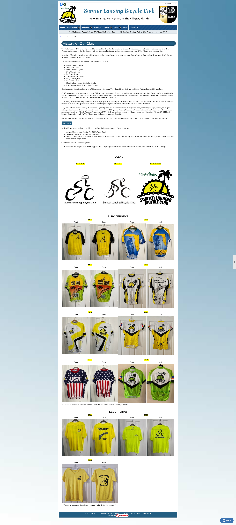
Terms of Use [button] (135, 513)
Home (62, 27)
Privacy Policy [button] (147, 513)
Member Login (170, 3)
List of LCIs (67, 123)
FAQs (125, 27)
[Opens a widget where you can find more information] (227, 521)
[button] (73, 27)
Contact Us (134, 27)
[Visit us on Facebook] (61, 4)
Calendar (97, 27)
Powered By (112, 515)
